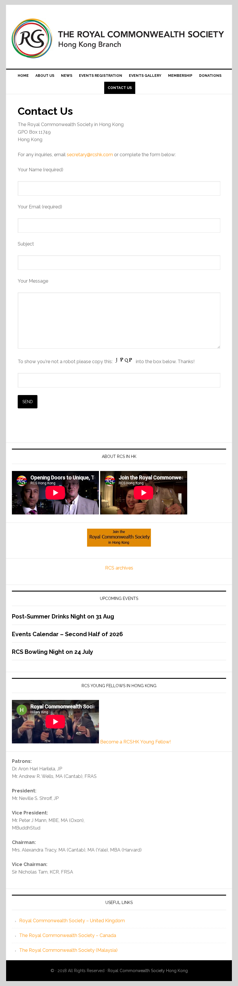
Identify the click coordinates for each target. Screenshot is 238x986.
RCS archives (119, 568)
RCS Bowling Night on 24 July (52, 651)
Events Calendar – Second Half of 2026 (67, 634)
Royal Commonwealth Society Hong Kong (148, 970)
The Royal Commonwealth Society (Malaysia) (68, 950)
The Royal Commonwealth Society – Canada (67, 935)
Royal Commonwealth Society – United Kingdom (72, 920)
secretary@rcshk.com (90, 154)
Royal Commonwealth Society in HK (119, 38)
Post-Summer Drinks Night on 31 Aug (63, 616)
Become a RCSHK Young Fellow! (135, 742)
